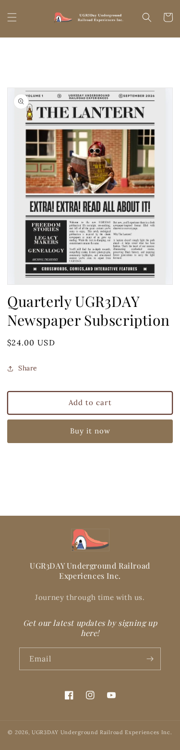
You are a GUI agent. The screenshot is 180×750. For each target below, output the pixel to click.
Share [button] (27, 368)
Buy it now (90, 430)
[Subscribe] (149, 659)
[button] (12, 17)
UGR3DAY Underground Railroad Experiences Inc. (102, 732)
